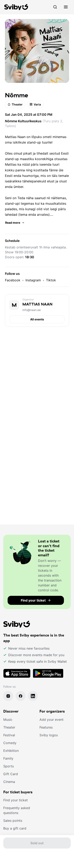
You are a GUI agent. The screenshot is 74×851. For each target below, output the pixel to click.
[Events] (55, 7)
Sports (8, 766)
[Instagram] (8, 696)
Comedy (9, 743)
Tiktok (51, 280)
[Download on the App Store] (16, 673)
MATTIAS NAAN (37, 304)
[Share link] (60, 27)
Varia (37, 104)
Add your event (51, 719)
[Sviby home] (16, 7)
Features (46, 727)
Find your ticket (15, 800)
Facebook (12, 280)
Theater (17, 104)
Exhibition (11, 751)
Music (7, 719)
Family (8, 758)
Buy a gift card (14, 828)
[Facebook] (20, 696)
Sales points (12, 820)
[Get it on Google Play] (48, 673)
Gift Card (10, 774)
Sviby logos (48, 735)
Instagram (33, 280)
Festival (9, 735)
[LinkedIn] (33, 696)
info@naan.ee (31, 310)
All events (37, 319)
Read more (12, 222)
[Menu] (66, 7)
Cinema (9, 782)
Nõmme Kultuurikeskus (23, 121)
